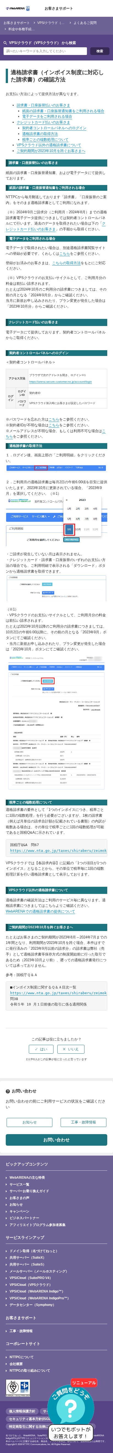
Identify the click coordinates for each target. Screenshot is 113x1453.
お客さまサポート (59, 8)
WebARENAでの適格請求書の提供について (40, 911)
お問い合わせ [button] (56, 1139)
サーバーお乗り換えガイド (29, 1191)
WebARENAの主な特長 (27, 1177)
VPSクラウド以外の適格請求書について (49, 145)
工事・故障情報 (21, 1331)
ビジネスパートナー (24, 1218)
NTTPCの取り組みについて (30, 1370)
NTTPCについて (22, 1357)
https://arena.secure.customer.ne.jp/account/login (60, 381)
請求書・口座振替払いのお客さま (43, 105)
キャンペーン (19, 1211)
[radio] (41, 1049)
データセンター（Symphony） (33, 1304)
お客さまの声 (19, 1198)
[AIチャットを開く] (73, 1412)
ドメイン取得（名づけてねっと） (34, 1251)
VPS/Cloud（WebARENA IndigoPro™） (40, 1298)
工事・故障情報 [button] (83, 1122)
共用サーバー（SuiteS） (28, 1264)
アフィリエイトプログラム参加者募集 (38, 1225)
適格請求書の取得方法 (40, 134)
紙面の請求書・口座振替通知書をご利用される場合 (63, 111)
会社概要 (16, 1364)
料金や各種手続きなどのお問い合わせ (36, 29)
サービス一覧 (19, 1184)
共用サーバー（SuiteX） (28, 1257)
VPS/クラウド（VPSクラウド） (60, 22)
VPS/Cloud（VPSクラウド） (31, 1284)
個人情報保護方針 (22, 1411)
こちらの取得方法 (66, 263)
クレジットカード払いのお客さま (43, 122)
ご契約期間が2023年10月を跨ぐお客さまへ (51, 151)
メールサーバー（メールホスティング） (39, 1271)
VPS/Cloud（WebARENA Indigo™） (37, 1291)
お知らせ (16, 1204)
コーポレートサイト (23, 1343)
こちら (64, 254)
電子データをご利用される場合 (47, 116)
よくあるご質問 (85, 22)
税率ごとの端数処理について (45, 139)
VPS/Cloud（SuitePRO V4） (31, 1278)
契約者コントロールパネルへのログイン (54, 128)
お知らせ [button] (29, 1122)
